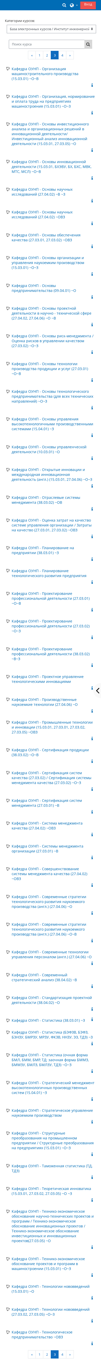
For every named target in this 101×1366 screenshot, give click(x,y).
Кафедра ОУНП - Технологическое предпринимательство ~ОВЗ (42, 1334)
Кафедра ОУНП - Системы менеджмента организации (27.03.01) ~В (47, 848)
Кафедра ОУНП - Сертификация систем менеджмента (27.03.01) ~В (47, 803)
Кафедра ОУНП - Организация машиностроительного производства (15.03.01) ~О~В (45, 73)
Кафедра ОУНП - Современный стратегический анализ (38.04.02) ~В (44, 977)
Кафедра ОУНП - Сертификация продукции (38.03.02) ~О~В (50, 752)
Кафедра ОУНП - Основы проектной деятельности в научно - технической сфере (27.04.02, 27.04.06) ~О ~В (51, 313)
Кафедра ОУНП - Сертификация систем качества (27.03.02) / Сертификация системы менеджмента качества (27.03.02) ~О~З (51, 777)
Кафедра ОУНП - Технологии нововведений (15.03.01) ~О (51, 1289)
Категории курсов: (20, 20)
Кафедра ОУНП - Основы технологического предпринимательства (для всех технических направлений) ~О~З (52, 396)
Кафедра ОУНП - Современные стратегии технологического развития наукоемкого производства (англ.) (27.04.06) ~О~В (49, 929)
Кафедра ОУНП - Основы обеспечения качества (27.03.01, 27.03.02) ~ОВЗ (46, 237)
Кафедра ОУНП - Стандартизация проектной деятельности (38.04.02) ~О (52, 1000)
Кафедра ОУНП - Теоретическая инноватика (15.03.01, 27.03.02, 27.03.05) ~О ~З (51, 1191)
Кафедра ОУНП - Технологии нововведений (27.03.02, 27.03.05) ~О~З (51, 1312)
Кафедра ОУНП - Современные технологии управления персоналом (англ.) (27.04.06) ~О (52, 954)
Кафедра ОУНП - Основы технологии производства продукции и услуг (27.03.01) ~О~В (50, 368)
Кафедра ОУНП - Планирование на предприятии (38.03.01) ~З (43, 550)
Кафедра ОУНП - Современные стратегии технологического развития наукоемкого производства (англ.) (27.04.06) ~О (49, 901)
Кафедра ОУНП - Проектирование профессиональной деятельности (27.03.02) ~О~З (51, 626)
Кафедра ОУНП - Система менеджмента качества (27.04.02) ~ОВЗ (47, 825)
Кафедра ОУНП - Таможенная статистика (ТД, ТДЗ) (52, 1168)
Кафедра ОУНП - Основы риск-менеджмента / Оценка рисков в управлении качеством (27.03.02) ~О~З (52, 340)
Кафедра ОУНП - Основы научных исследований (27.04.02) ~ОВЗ (42, 214)
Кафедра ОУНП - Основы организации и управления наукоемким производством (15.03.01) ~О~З (48, 262)
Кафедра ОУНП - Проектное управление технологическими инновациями (48, 679)
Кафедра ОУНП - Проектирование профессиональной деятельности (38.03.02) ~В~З (51, 653)
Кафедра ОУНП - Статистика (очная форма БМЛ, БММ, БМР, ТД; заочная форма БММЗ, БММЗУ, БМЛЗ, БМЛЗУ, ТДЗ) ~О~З (50, 1059)
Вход (88, 4)
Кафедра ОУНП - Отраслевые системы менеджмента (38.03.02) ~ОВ (46, 500)
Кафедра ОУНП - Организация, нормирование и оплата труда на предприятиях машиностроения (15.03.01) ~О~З (53, 101)
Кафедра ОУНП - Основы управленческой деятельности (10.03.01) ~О (49, 449)
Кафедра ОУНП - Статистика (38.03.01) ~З (48, 1020)
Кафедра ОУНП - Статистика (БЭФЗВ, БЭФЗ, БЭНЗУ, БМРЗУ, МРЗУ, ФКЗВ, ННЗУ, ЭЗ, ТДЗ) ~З (52, 1035)
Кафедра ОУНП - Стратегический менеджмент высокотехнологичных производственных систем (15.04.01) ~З (53, 1087)
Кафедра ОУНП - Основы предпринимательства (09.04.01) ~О (44, 288)
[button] (64, 5)
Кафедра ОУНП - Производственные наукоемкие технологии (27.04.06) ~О (45, 702)
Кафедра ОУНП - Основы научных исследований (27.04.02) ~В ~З (42, 192)
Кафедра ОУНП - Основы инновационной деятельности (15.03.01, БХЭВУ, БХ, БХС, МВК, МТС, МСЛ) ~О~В (51, 166)
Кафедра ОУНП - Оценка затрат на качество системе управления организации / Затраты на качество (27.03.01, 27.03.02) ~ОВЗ (52, 525)
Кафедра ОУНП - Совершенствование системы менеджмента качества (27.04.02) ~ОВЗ (49, 873)
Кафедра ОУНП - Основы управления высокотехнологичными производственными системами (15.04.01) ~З (52, 424)
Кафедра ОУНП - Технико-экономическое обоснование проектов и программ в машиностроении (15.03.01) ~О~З (48, 1263)
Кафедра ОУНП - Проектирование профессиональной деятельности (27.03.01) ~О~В (51, 598)
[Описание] (93, 85)
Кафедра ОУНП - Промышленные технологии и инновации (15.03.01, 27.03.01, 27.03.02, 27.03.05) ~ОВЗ (52, 727)
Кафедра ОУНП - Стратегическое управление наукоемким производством (52, 1113)
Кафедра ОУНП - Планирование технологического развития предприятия (49, 573)
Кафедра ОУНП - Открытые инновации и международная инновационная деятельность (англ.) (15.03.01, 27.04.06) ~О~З (52, 474)
